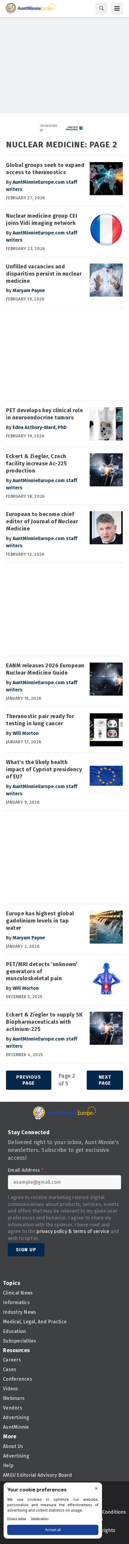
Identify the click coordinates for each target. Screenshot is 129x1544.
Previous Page (28, 1080)
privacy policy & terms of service (73, 1231)
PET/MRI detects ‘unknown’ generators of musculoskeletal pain (42, 971)
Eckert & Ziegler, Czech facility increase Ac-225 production (36, 463)
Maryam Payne (29, 290)
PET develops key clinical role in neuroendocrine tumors (44, 414)
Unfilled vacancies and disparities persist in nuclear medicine (44, 273)
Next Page (105, 1080)
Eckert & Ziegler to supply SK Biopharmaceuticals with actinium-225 (44, 1021)
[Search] (101, 8)
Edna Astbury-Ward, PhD (40, 427)
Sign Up (26, 1249)
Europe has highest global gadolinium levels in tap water (40, 920)
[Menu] (117, 8)
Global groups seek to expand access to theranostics (45, 169)
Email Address (26, 1170)
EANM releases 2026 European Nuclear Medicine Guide (45, 669)
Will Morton (26, 733)
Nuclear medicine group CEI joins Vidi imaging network (41, 219)
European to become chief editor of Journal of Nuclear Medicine (42, 521)
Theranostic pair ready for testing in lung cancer (40, 720)
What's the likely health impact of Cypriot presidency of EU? (44, 769)
